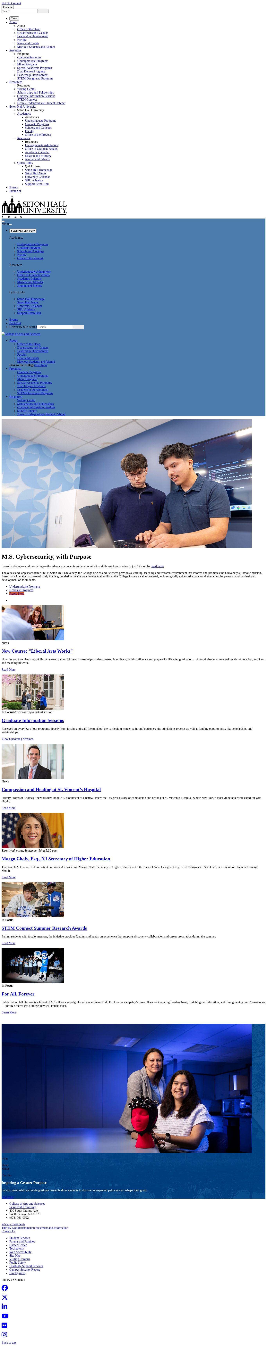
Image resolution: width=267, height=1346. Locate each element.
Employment (17, 1273)
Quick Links (25, 162)
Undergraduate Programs (32, 60)
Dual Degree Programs (31, 71)
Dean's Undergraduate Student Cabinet (41, 103)
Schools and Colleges (38, 127)
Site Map (15, 1255)
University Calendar (37, 176)
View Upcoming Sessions (17, 738)
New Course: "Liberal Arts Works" (37, 651)
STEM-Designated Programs (35, 78)
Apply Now (16, 593)
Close (14, 18)
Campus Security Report (24, 1269)
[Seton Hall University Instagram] (5, 1336)
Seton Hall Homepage (38, 169)
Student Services (19, 1238)
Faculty (21, 39)
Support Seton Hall (37, 184)
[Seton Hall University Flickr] (5, 1326)
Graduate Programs (29, 57)
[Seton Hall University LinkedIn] (5, 1307)
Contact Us (8, 1231)
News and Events (28, 43)
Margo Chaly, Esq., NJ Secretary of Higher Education (56, 858)
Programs (15, 50)
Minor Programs (27, 64)
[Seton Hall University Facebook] (6, 1289)
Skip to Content (11, 3)
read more (157, 566)
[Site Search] (3, 221)
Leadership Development (32, 36)
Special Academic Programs (34, 68)
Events (13, 187)
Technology (16, 1248)
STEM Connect (27, 99)
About (13, 22)
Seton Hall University (22, 106)
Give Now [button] (40, 365)
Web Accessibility (20, 1252)
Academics (24, 113)
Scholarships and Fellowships (35, 92)
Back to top (9, 1342)
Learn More (9, 1012)
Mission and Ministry (38, 155)
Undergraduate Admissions (41, 145)
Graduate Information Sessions (33, 720)
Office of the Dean (28, 29)
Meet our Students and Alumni (36, 46)
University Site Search (23, 326)
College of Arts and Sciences (27, 1203)
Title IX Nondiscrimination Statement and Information (35, 1227)
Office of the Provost (38, 134)
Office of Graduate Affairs (41, 148)
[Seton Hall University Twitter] (6, 1298)
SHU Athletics (34, 180)
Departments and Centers (32, 32)
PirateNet (15, 191)
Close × (7, 7)
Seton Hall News (35, 173)
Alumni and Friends (37, 159)
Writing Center (26, 89)
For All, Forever (18, 993)
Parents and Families (22, 1241)
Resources (15, 82)
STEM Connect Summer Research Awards (44, 928)
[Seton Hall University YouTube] (6, 1317)
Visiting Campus (19, 1259)
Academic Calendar (37, 152)
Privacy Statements (13, 1224)
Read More (8, 669)
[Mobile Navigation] (10, 224)
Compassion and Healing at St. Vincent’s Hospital (51, 789)
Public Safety (17, 1262)
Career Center (18, 1245)
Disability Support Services (26, 1266)
